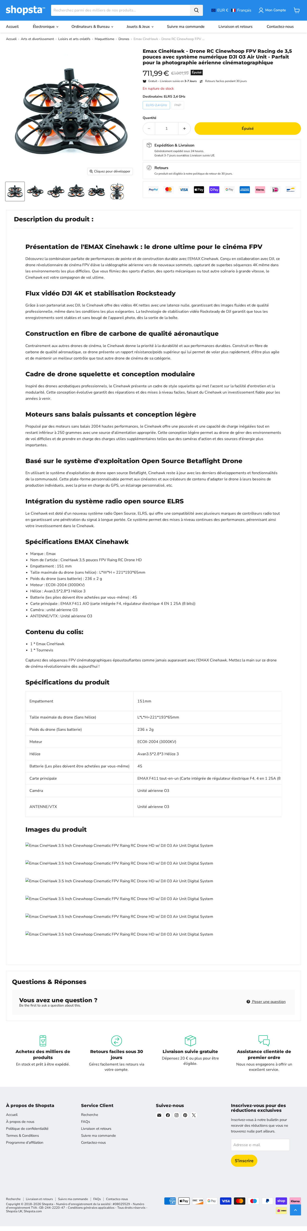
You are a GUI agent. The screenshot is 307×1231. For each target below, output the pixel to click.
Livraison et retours (235, 26)
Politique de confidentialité (27, 1128)
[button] (231, 10)
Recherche (89, 1114)
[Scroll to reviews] (222, 68)
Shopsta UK (14, 1211)
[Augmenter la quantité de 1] (184, 128)
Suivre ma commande (186, 26)
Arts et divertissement (37, 39)
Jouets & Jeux (139, 26)
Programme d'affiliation (24, 1142)
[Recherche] (196, 10)
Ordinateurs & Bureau (91, 26)
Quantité (149, 118)
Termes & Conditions (22, 1135)
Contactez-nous (280, 26)
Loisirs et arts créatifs (74, 39)
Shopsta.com (33, 1211)
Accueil (12, 26)
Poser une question (268, 1001)
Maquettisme (104, 39)
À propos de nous (20, 1121)
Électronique (44, 26)
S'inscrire (244, 1161)
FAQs (85, 1121)
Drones (123, 39)
